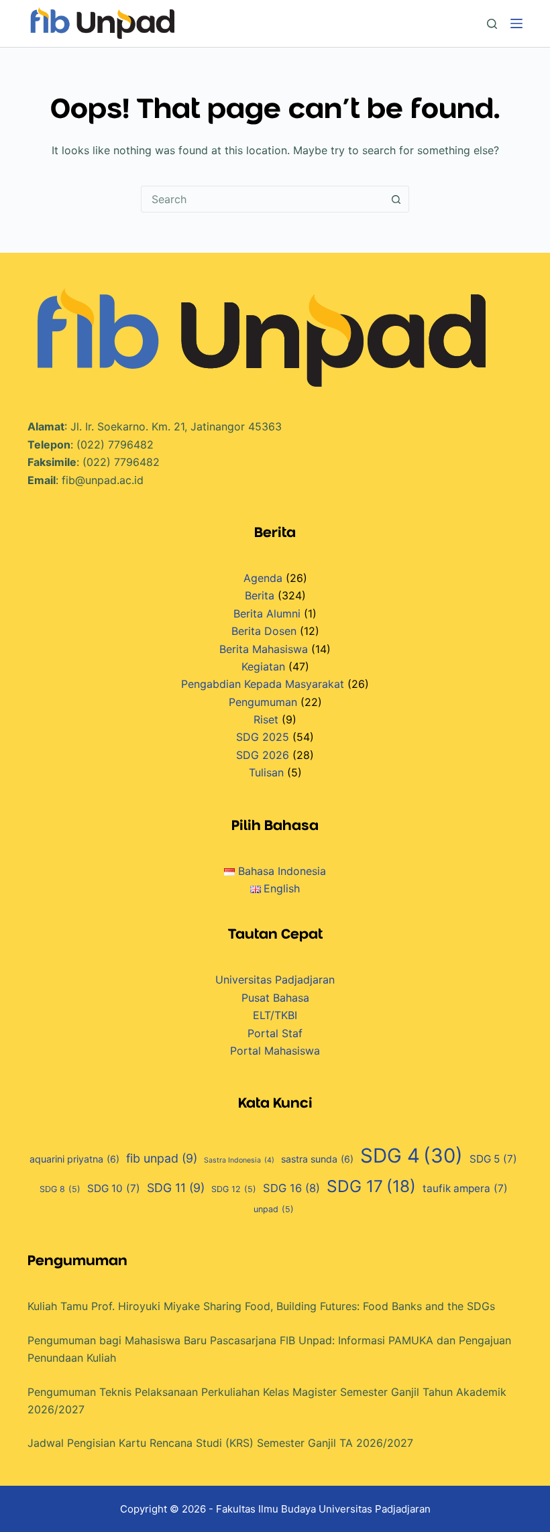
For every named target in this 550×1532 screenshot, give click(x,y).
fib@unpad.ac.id (103, 480)
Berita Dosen (263, 631)
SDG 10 (113, 1188)
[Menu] (516, 23)
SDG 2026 (262, 755)
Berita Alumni (266, 613)
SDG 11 (176, 1188)
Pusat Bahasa (275, 997)
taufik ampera (465, 1188)
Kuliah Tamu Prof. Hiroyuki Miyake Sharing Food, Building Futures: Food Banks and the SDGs (261, 1306)
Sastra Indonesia (239, 1160)
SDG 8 (60, 1189)
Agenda (262, 578)
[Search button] (395, 199)
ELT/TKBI (275, 1015)
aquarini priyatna (74, 1159)
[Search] (492, 24)
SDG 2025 (262, 737)
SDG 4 (411, 1155)
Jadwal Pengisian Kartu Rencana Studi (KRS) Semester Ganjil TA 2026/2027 (220, 1443)
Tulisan (266, 772)
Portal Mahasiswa (275, 1050)
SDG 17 (371, 1186)
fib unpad (161, 1158)
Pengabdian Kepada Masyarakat (262, 684)
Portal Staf (275, 1033)
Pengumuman (263, 702)
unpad (274, 1209)
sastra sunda (317, 1159)
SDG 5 (493, 1159)
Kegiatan (263, 666)
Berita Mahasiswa (263, 649)
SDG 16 (291, 1188)
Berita (259, 595)
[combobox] (262, 199)
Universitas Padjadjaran (275, 979)
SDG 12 (233, 1189)
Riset (266, 719)
